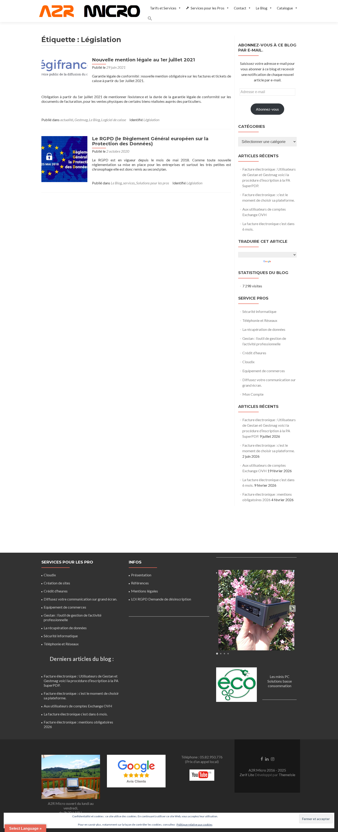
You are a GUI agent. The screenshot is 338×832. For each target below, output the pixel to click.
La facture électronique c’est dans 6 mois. (76, 714)
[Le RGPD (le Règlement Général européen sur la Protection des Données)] (64, 158)
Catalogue (285, 8)
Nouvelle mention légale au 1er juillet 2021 (143, 60)
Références (140, 583)
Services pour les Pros (207, 8)
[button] (224, 19)
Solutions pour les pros (152, 183)
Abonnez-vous (267, 109)
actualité (66, 119)
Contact (240, 8)
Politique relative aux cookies (194, 824)
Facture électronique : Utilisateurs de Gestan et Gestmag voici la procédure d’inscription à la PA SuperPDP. (81, 680)
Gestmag (81, 119)
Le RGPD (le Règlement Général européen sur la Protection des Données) (150, 141)
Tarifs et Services (163, 8)
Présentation (141, 575)
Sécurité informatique (259, 311)
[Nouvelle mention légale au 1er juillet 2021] (64, 68)
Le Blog (261, 8)
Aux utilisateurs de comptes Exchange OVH (78, 706)
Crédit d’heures (254, 353)
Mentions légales (144, 591)
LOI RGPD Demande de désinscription (161, 599)
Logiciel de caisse (113, 119)
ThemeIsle (287, 774)
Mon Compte (253, 394)
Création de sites (57, 583)
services (129, 183)
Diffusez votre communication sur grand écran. (80, 599)
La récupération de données (263, 329)
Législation (151, 119)
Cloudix (248, 362)
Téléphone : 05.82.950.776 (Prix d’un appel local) (202, 759)
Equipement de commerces (263, 371)
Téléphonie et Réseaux (259, 320)
